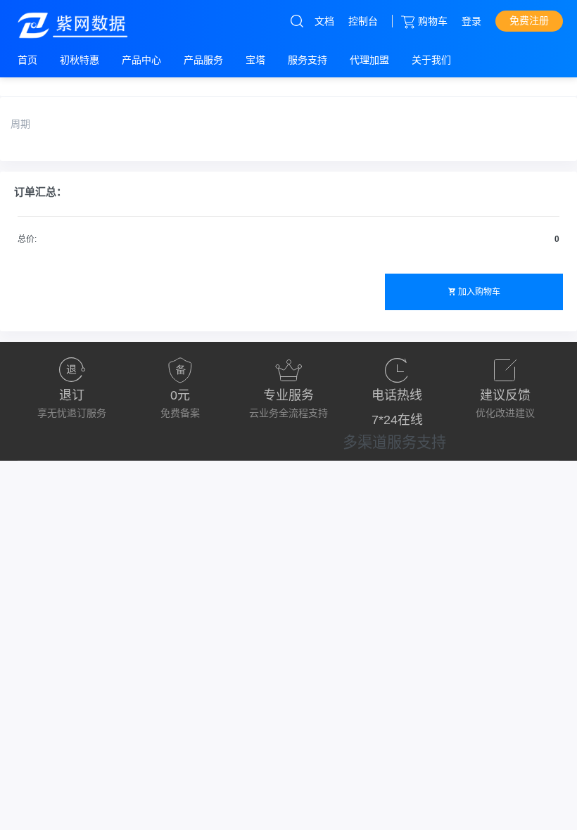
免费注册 (529, 20)
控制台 (363, 21)
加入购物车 (479, 292)
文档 (324, 21)
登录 (471, 21)
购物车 (433, 21)
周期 (20, 123)
